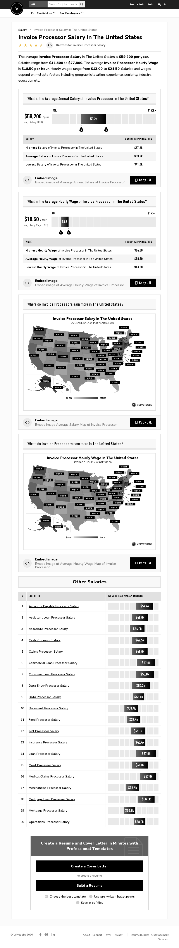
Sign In (161, 4)
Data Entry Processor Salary (49, 685)
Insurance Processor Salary (48, 742)
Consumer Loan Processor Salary (52, 674)
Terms (108, 934)
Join (150, 4)
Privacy (118, 934)
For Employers (70, 13)
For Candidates (42, 13)
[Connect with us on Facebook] (40, 934)
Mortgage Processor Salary (48, 810)
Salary (22, 29)
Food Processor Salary (44, 719)
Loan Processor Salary (44, 753)
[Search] (82, 4)
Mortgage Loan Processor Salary (52, 799)
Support (97, 934)
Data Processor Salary (45, 697)
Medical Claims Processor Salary (51, 776)
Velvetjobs (16, 8)
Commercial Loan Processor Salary (53, 663)
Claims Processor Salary (46, 651)
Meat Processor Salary (45, 765)
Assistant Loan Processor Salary (52, 617)
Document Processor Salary (48, 708)
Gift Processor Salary (44, 731)
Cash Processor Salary (44, 640)
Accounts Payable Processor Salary (54, 606)
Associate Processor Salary (48, 629)
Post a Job (136, 4)
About (86, 934)
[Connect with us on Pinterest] (46, 934)
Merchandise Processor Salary (50, 787)
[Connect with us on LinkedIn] (53, 934)
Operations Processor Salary (49, 822)
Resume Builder (139, 934)
